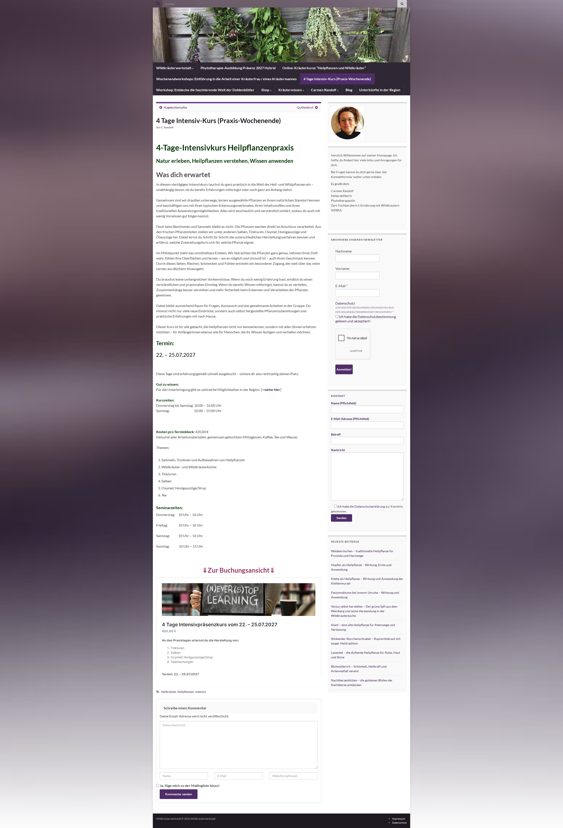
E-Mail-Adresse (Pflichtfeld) (350, 419)
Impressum (398, 818)
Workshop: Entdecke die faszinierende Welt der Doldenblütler (205, 90)
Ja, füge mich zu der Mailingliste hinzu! (189, 785)
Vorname (342, 268)
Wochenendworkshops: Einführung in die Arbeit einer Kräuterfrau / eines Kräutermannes (226, 79)
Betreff (336, 434)
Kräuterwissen (290, 90)
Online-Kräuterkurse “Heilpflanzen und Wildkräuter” (324, 68)
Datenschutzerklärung (370, 506)
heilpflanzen (185, 692)
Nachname (343, 251)
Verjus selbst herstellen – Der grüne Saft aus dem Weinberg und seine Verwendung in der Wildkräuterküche (364, 611)
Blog (348, 90)
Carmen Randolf (324, 90)
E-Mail (341, 286)
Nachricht (338, 450)
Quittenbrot (305, 107)
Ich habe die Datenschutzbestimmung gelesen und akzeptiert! (365, 318)
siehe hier (272, 389)
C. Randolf (167, 127)
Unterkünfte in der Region (379, 90)
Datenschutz (345, 303)
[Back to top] (553, 818)
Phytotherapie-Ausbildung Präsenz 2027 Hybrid (238, 68)
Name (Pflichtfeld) (343, 403)
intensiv (200, 692)
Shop (265, 90)
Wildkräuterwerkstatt (174, 68)
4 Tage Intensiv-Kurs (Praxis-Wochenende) (337, 79)
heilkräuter (168, 692)
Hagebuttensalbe (175, 107)
